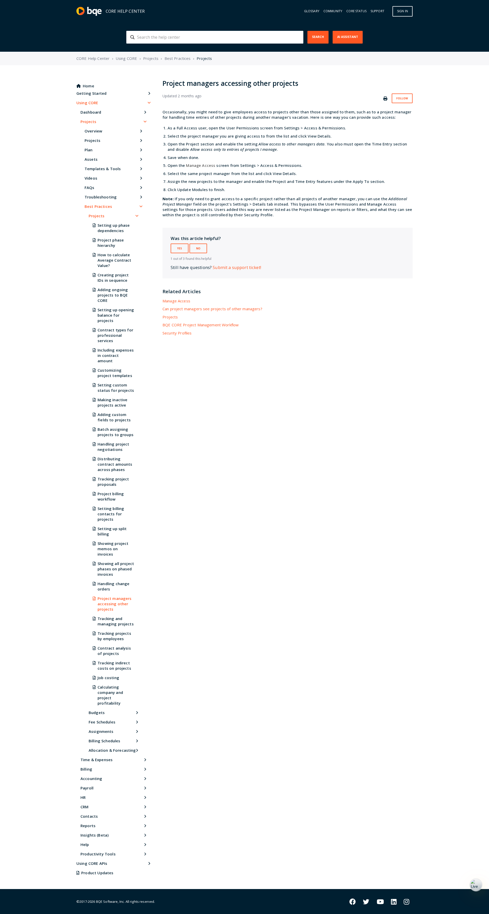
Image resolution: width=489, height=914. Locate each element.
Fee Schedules (102, 721)
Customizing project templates (115, 373)
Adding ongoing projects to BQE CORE (113, 295)
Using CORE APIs (91, 863)
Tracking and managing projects (116, 621)
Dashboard (90, 112)
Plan (89, 149)
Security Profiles (177, 332)
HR (83, 797)
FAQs (89, 187)
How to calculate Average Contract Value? (114, 260)
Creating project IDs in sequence (113, 277)
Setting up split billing (112, 531)
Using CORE (126, 58)
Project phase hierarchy (111, 242)
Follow (402, 98)
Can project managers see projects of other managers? (212, 308)
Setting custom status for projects (116, 387)
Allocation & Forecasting (112, 750)
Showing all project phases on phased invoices (116, 569)
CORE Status (356, 11)
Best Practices (178, 58)
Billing (86, 769)
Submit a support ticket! (237, 267)
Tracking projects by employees (114, 636)
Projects (150, 58)
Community (332, 11)
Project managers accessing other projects (114, 604)
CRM (84, 806)
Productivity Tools (98, 853)
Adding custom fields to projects (114, 417)
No (198, 248)
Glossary (311, 11)
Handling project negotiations (113, 446)
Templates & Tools (103, 168)
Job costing (108, 677)
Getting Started (91, 93)
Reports (88, 825)
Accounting (91, 778)
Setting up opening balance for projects (116, 315)
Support (377, 11)
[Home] (89, 11)
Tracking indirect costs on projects (114, 665)
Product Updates (97, 872)
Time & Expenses (96, 759)
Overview (93, 130)
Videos (91, 178)
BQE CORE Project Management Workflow (200, 324)
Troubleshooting (101, 196)
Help (84, 844)
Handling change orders (113, 586)
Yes (179, 248)
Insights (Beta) (94, 835)
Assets (91, 159)
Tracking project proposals (113, 481)
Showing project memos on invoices (113, 549)
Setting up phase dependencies (114, 228)
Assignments (101, 731)
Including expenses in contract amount (116, 355)
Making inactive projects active (112, 402)
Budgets (97, 712)
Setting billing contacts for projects (111, 514)
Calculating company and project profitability (110, 695)
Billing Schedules (104, 740)
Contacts (89, 816)
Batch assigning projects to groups (115, 432)
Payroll (86, 787)
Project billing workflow (111, 496)
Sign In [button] (402, 11)
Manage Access (176, 300)
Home (88, 85)
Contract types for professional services (115, 335)
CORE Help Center (93, 58)
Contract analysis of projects (114, 651)
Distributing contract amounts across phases (115, 464)
